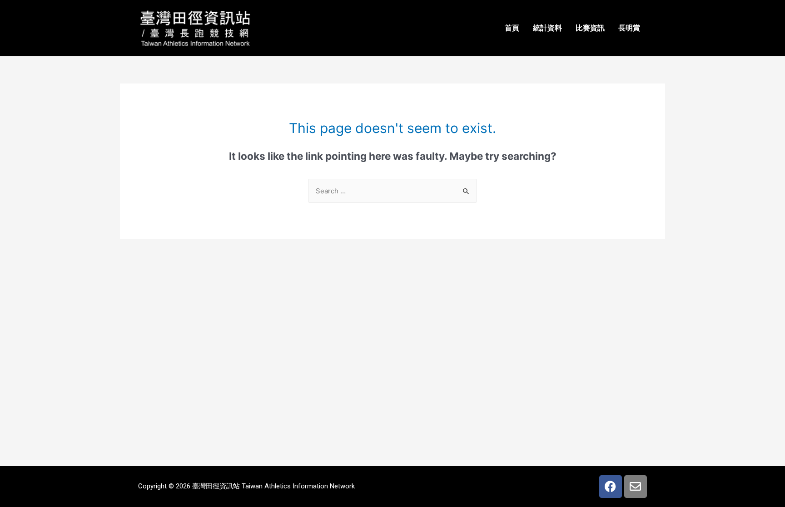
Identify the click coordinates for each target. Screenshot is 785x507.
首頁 (512, 28)
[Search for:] (392, 191)
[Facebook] (610, 486)
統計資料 (547, 28)
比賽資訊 (590, 28)
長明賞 (629, 28)
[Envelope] (635, 486)
